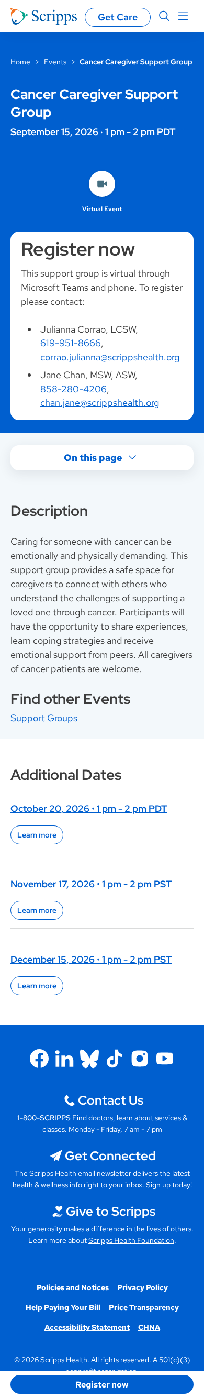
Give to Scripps (110, 1211)
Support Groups (43, 718)
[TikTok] (114, 1058)
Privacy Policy (142, 1287)
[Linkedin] (64, 1058)
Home (20, 62)
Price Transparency (144, 1307)
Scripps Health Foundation (131, 1240)
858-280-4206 (73, 389)
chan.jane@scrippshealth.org (99, 403)
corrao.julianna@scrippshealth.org (109, 357)
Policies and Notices (73, 1287)
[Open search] (164, 16)
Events (55, 62)
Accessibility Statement (87, 1327)
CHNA (149, 1327)
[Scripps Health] (43, 16)
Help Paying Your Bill (63, 1307)
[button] (102, 1384)
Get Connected (110, 1156)
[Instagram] (139, 1058)
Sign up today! (169, 1185)
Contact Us (110, 1100)
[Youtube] (164, 1058)
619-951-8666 (70, 343)
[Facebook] (39, 1058)
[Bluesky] (89, 1058)
